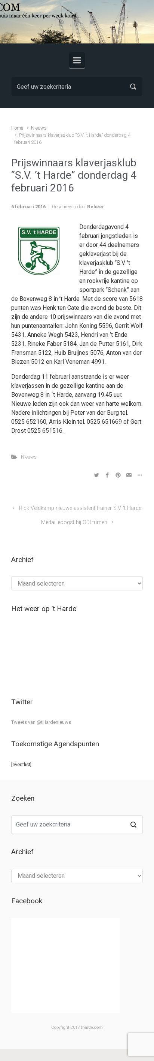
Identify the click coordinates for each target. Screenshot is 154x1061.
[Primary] (77, 60)
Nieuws (39, 128)
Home (17, 128)
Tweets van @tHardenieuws (41, 722)
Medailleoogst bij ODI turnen (74, 522)
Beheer (95, 206)
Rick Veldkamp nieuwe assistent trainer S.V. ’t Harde (80, 508)
